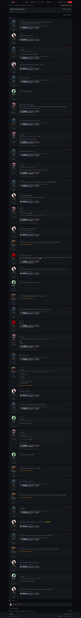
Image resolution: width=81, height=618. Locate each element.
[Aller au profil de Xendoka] (14, 35)
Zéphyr (14, 107)
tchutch (12, 11)
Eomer (14, 258)
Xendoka (13, 38)
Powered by (68, 616)
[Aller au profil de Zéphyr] (14, 105)
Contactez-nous (15, 616)
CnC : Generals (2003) (23, 11)
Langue (10, 616)
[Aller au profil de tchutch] (10, 11)
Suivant (13, 600)
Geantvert (13, 94)
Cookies (19, 616)
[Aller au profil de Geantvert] (14, 91)
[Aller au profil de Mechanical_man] (14, 242)
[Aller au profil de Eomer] (14, 255)
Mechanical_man (13, 245)
